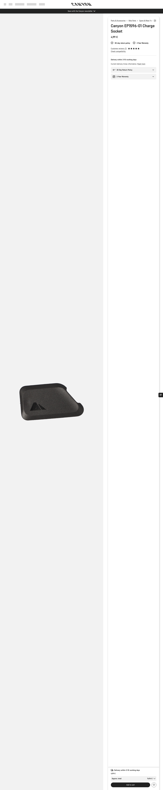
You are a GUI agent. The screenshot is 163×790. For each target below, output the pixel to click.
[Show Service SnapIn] (160, 395)
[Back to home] (81, 4)
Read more (141, 64)
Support (42, 4)
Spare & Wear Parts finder (148, 20)
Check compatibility (118, 51)
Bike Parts (132, 20)
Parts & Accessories (118, 20)
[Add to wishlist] (154, 784)
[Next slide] (154, 20)
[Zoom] (51, 404)
